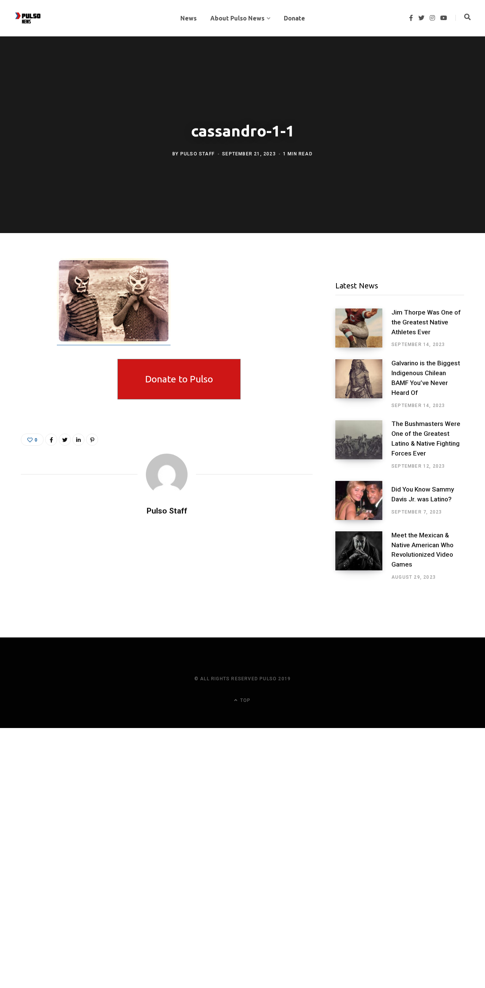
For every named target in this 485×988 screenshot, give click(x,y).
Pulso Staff (197, 154)
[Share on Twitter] (29, 306)
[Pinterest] (92, 440)
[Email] (29, 326)
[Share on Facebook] (29, 286)
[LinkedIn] (78, 440)
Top (244, 700)
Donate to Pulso (179, 379)
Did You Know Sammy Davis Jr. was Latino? (422, 494)
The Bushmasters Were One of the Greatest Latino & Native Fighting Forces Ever (425, 438)
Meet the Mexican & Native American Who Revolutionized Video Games (422, 549)
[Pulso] (27, 18)
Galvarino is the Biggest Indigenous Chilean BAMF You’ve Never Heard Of (425, 377)
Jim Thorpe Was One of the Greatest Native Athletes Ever (426, 322)
